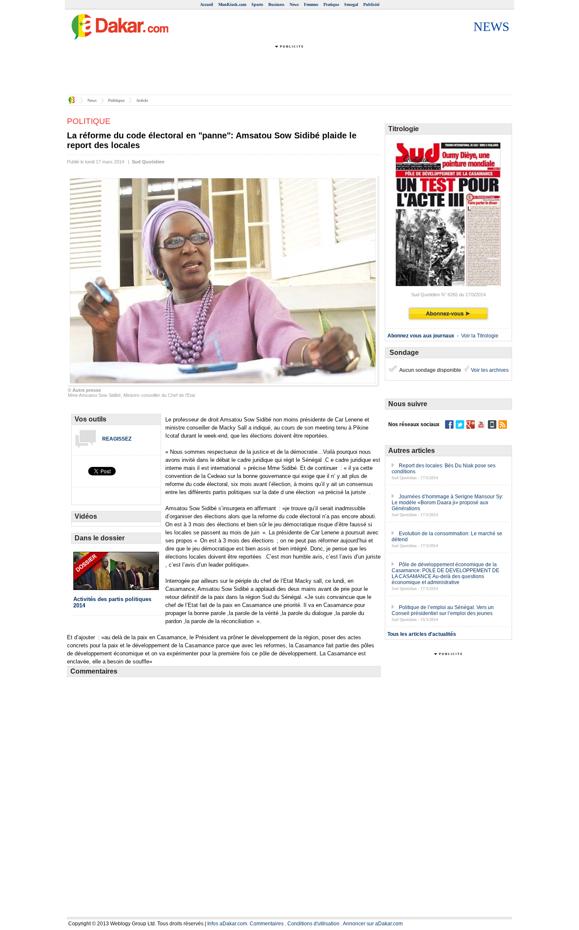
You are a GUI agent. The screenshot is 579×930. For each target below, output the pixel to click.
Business (276, 4)
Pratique (331, 4)
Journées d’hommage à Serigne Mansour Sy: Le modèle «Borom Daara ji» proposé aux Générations (447, 502)
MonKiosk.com (232, 4)
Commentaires (267, 924)
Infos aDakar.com (227, 924)
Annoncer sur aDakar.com (373, 924)
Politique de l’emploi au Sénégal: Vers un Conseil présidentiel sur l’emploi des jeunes (443, 610)
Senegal (351, 4)
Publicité (371, 4)
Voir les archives (489, 370)
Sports (257, 4)
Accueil (206, 4)
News (294, 4)
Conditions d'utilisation (313, 924)
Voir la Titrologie (479, 336)
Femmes (311, 4)
